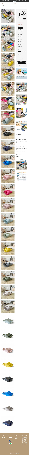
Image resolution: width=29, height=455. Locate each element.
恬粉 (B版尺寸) (20, 36)
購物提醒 (16, 438)
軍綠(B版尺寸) (20, 46)
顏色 (18, 26)
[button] (2, 4)
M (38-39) (23, 51)
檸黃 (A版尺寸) (20, 44)
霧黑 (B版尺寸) (20, 27)
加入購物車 (21, 61)
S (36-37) (19, 51)
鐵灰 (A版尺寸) (20, 29)
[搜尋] (26, 5)
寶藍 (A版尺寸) (20, 34)
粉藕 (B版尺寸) (20, 39)
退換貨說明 (14, 453)
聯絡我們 (16, 437)
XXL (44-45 (19, 56)
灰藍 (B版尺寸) (20, 41)
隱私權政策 (11, 453)
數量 (18, 57)
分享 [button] (19, 65)
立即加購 (14, 1)
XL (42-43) (19, 54)
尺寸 (18, 49)
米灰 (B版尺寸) (20, 31)
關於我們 (17, 453)
